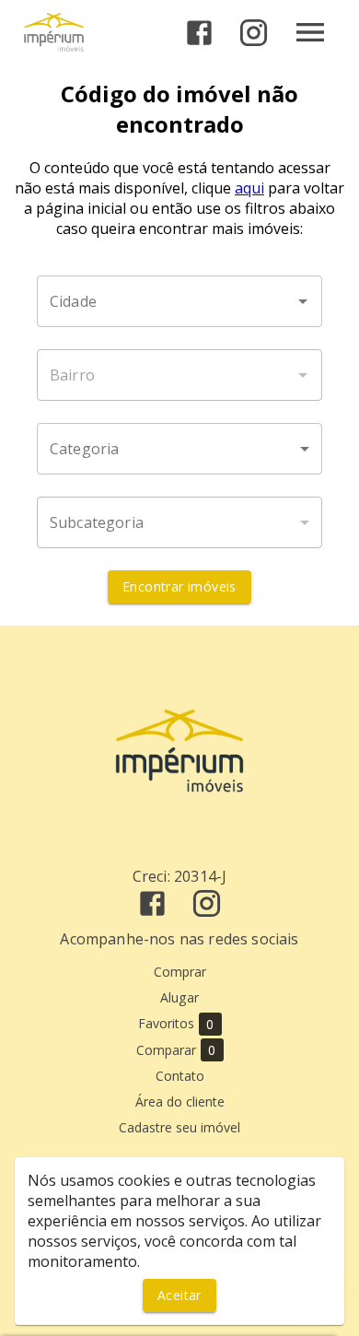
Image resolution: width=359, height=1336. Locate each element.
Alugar (179, 997)
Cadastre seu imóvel (179, 1127)
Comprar (180, 971)
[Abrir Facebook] (199, 33)
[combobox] (179, 301)
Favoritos (176, 1023)
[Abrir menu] (310, 32)
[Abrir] (303, 301)
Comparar (176, 1050)
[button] (179, 449)
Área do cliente (180, 1101)
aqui (249, 188)
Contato (180, 1075)
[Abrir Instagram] (253, 33)
